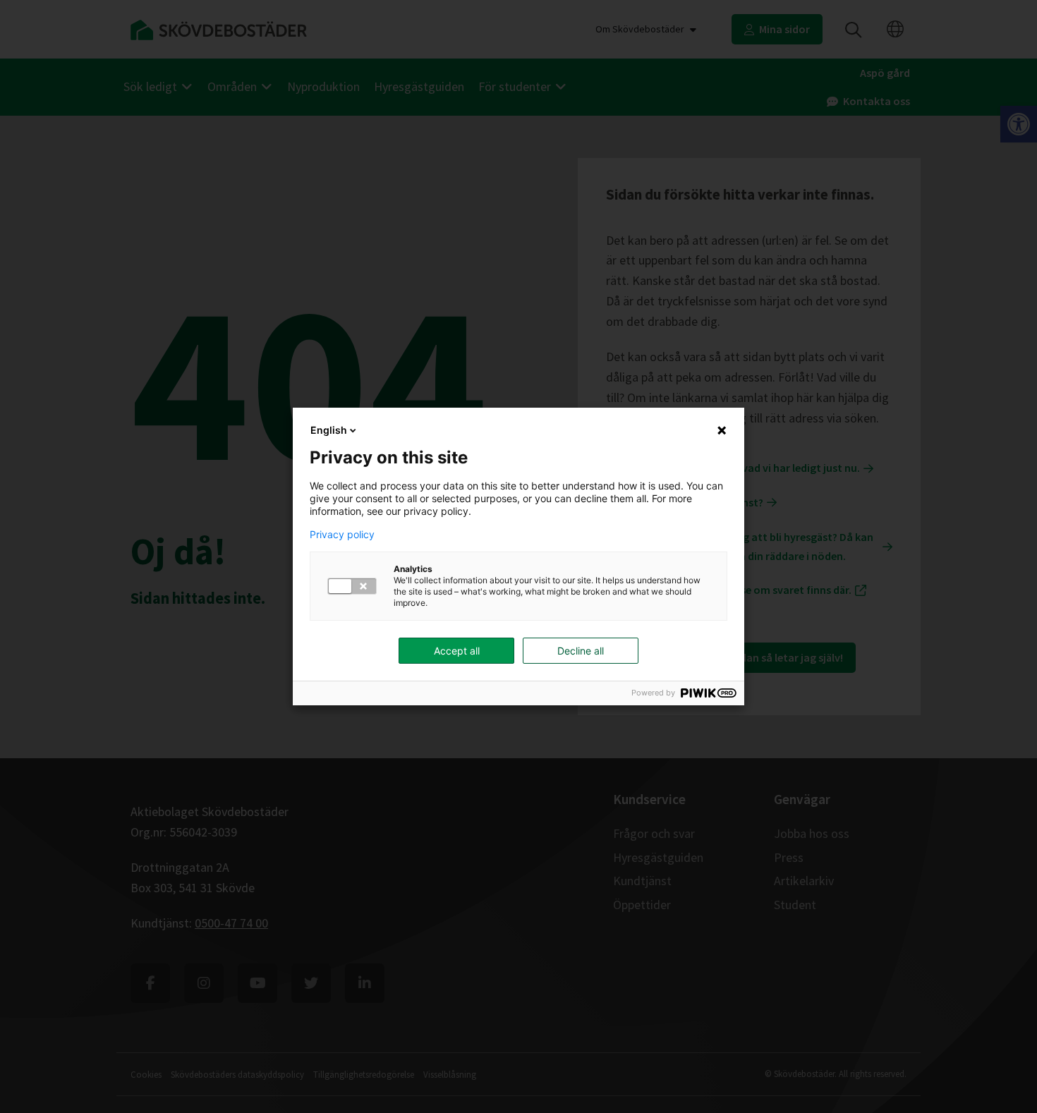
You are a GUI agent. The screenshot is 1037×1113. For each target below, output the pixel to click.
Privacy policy (342, 534)
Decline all (580, 651)
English (328, 430)
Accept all (457, 651)
